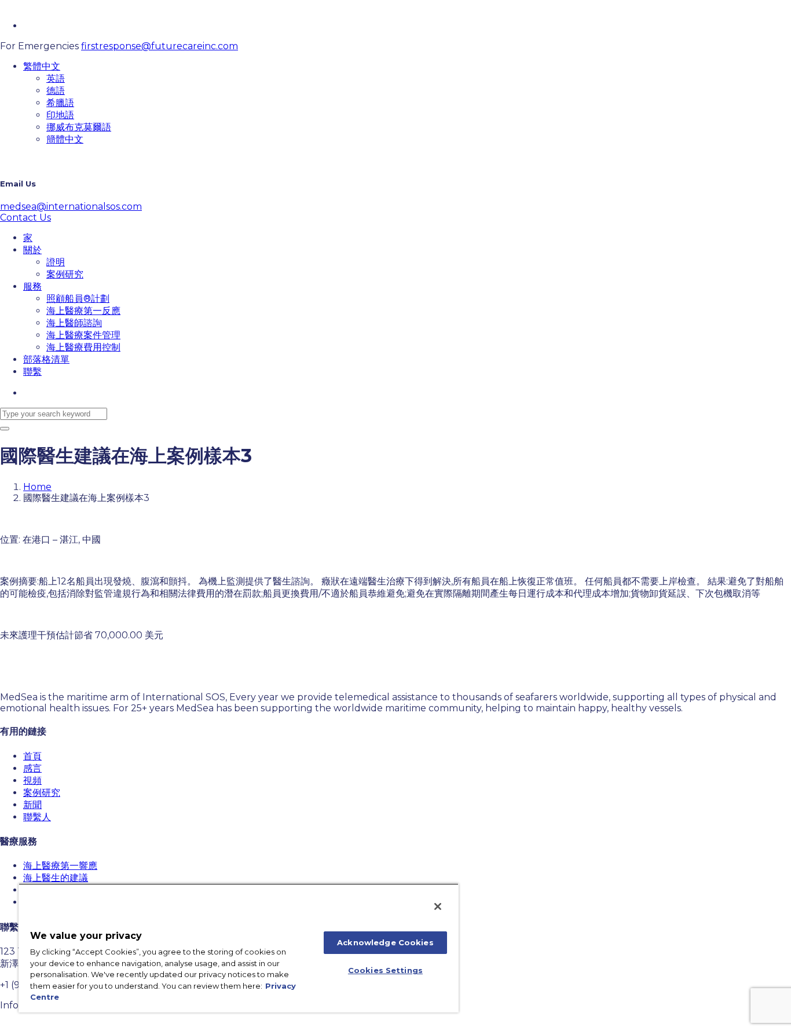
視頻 (32, 780)
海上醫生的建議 (55, 877)
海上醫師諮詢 (74, 322)
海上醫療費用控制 (83, 347)
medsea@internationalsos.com (71, 206)
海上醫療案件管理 (83, 335)
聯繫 (32, 371)
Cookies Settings (385, 970)
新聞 (32, 804)
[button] (41, 66)
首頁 (32, 756)
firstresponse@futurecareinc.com (159, 46)
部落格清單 (46, 359)
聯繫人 (37, 816)
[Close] (438, 906)
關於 (32, 249)
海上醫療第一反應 (83, 310)
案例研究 (64, 274)
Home (37, 486)
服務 (32, 286)
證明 (55, 262)
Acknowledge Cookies (385, 942)
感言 (32, 768)
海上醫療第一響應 (60, 865)
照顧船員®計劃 (77, 298)
